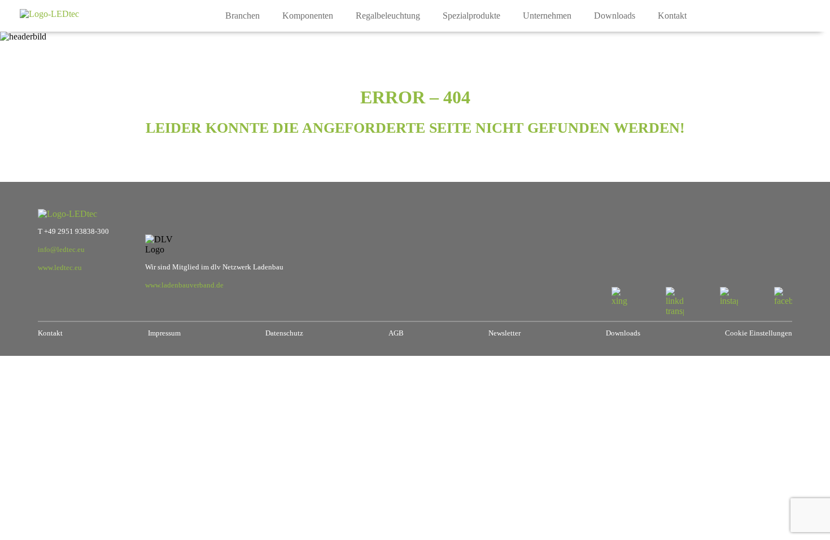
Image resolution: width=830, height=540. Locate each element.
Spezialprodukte (471, 15)
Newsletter (504, 333)
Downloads (614, 15)
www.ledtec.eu (60, 268)
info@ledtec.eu (61, 250)
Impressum (164, 333)
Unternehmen (547, 15)
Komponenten (307, 15)
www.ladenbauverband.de (184, 285)
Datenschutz (284, 333)
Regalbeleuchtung (388, 15)
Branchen (242, 15)
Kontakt (672, 15)
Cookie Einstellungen (758, 333)
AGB (396, 333)
